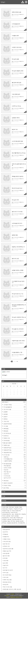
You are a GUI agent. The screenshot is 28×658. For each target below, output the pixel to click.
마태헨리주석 (6, 536)
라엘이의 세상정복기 (14, 483)
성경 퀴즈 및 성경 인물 (8, 548)
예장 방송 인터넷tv (7, 582)
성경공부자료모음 (14, 423)
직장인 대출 (12, 517)
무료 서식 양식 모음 (7, 586)
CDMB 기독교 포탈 (7, 579)
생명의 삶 (14, 456)
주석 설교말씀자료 (14, 407)
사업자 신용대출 (14, 515)
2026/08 (14, 383)
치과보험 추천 (21, 522)
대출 (21, 507)
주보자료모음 (14, 440)
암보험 (16, 507)
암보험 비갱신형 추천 (12, 522)
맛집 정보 (14, 469)
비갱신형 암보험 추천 (17, 519)
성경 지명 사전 (6, 543)
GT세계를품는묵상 (14, 458)
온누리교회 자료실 (7, 575)
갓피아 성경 (5, 572)
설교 (13, 514)
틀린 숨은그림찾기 (14, 442)
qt (10, 510)
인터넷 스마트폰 (14, 467)
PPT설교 (4, 522)
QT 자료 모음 (14, 454)
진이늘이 (3, 2)
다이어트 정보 (14, 475)
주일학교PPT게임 (14, 450)
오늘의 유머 (5, 565)
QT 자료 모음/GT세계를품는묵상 (18, 14)
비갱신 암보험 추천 (16, 510)
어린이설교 (11, 507)
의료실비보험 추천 (7, 514)
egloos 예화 (5, 563)
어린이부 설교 (14, 512)
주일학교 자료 (14, 438)
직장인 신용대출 (6, 515)
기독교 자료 (14, 421)
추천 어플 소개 (14, 471)
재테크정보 (14, 480)
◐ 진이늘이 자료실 (14, 404)
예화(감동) (14, 431)
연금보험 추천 (6, 517)
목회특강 (14, 419)
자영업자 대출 (6, 510)
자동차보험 (5, 509)
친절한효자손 (12, 597)
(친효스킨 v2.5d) (19, 597)
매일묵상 (24, 514)
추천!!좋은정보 (14, 465)
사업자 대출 (5, 507)
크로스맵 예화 (6, 553)
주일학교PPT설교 (14, 447)
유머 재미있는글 (14, 433)
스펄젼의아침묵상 (14, 461)
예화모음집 (14, 428)
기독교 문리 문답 (7, 541)
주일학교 (11, 509)
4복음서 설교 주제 (7, 551)
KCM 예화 (5, 558)
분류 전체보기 (13, 402)
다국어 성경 (5, 577)
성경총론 (14, 411)
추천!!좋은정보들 (14, 463)
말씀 (9, 521)
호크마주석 (5, 531)
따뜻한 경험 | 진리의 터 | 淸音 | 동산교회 (12, 589)
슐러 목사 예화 (6, 555)
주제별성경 (5, 534)
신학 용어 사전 (6, 546)
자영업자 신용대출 (7, 519)
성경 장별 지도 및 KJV (8, 570)
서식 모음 (14, 426)
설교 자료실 (14, 487)
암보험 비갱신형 (19, 521)
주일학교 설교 (14, 445)
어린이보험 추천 (6, 512)
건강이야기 (14, 473)
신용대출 (5, 521)
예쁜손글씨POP (6, 529)
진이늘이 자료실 (14, 485)
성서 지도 (5, 567)
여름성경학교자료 (14, 452)
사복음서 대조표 (6, 539)
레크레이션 (14, 435)
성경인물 (14, 414)
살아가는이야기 (14, 477)
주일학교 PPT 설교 (18, 509)
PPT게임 (13, 521)
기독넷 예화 (5, 560)
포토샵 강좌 (5, 584)
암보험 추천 (18, 514)
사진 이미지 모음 (14, 409)
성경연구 (14, 416)
